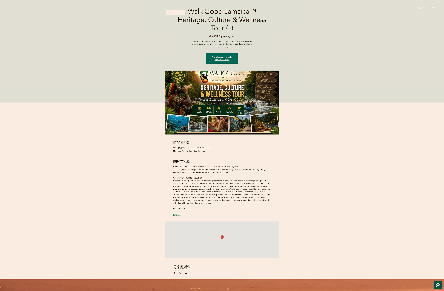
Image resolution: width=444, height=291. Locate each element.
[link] (433, 7)
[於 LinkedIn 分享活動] (186, 273)
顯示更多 (177, 215)
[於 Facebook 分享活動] (174, 273)
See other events (222, 60)
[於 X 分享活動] (180, 273)
